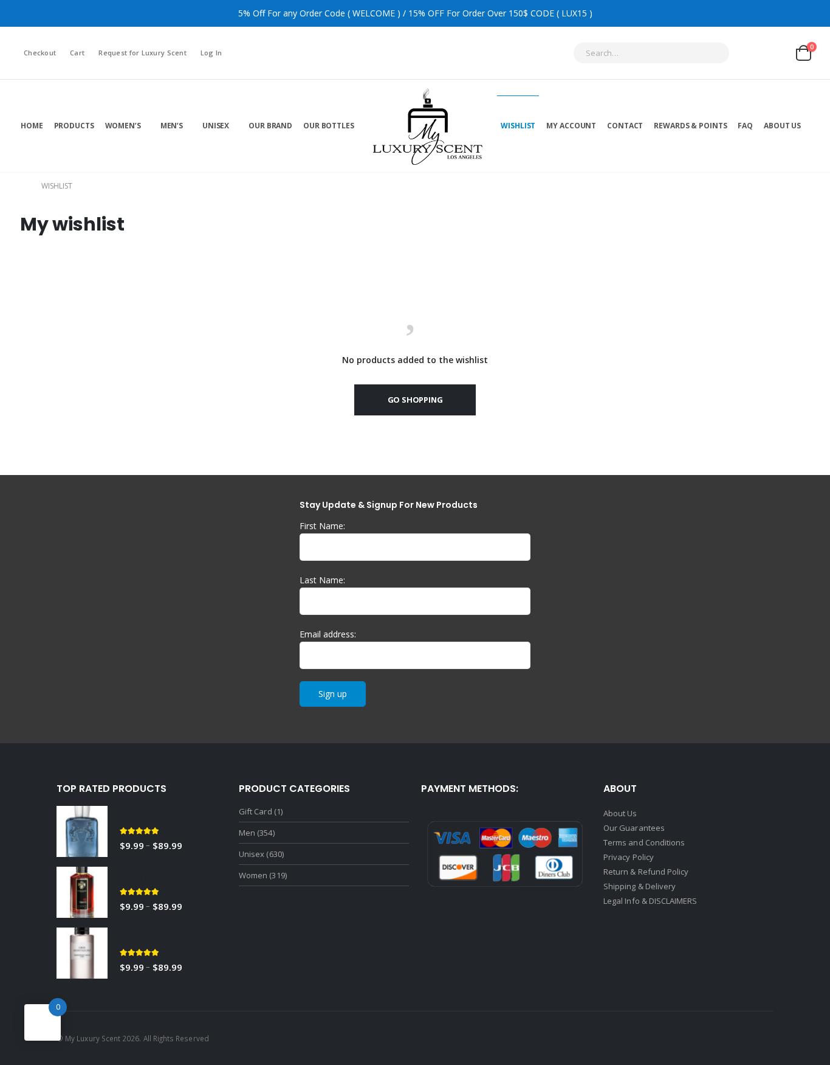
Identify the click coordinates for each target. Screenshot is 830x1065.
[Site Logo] (427, 125)
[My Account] (748, 53)
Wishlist (518, 125)
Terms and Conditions (644, 842)
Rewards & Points (690, 125)
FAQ (745, 125)
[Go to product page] (82, 831)
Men (247, 832)
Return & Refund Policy (645, 871)
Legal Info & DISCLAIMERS (650, 900)
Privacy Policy (628, 857)
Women (253, 875)
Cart (77, 52)
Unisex (215, 125)
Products (74, 125)
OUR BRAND (270, 125)
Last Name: (322, 580)
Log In (211, 52)
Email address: (328, 634)
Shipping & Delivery (640, 886)
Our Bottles (328, 125)
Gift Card (255, 811)
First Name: (322, 526)
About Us (782, 125)
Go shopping (415, 399)
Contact (625, 125)
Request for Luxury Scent (142, 52)
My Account (571, 125)
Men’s (171, 125)
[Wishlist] (776, 53)
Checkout (40, 52)
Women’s (123, 125)
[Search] (712, 53)
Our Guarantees (634, 827)
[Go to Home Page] (20, 186)
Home (32, 125)
